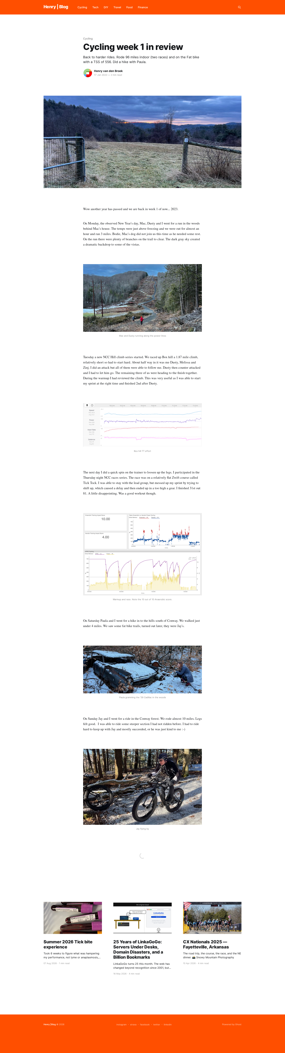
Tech (95, 7)
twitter (156, 1024)
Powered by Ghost (231, 1024)
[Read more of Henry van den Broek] (87, 73)
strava (133, 1024)
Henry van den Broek (108, 71)
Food (129, 7)
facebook (145, 1024)
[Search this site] (239, 7)
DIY (106, 7)
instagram (121, 1024)
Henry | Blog (56, 7)
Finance (143, 7)
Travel (117, 7)
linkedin (168, 1024)
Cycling (82, 7)
